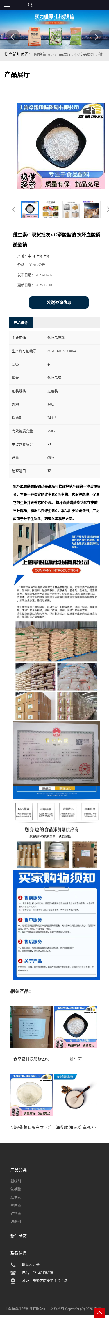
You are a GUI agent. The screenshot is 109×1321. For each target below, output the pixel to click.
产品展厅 (63, 54)
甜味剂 (15, 1181)
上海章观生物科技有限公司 (26, 1309)
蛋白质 (15, 1206)
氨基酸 (15, 1189)
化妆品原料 (85, 54)
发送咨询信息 (59, 302)
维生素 (15, 1198)
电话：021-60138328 (37, 1273)
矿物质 (15, 1214)
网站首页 (42, 54)
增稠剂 (15, 1222)
